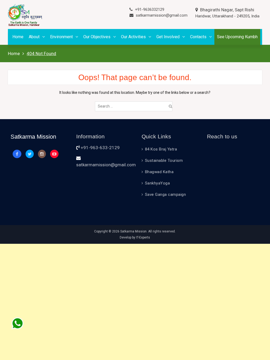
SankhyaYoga (157, 183)
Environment (61, 36)
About (34, 36)
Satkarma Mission (133, 231)
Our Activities (133, 36)
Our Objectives (96, 36)
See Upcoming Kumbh (237, 36)
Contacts (198, 36)
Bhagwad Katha (159, 171)
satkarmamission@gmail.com (161, 15)
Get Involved (168, 36)
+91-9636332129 (149, 9)
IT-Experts (143, 237)
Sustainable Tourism (164, 160)
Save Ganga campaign (165, 194)
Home (17, 36)
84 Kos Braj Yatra (161, 149)
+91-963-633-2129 (100, 147)
